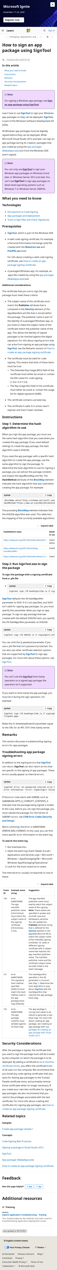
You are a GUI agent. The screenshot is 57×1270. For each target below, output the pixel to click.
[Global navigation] (3, 30)
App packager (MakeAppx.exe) (18, 1159)
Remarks (8, 78)
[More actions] (52, 37)
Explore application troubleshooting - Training (24, 1215)
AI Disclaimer (8, 1254)
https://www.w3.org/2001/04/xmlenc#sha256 (24, 540)
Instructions (10, 74)
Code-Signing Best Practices (16, 1141)
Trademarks (7, 1266)
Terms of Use (37, 1262)
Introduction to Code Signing (22, 211)
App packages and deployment (23, 215)
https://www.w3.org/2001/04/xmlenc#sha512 (24, 556)
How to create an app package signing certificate (28, 1166)
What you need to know (15, 70)
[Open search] (44, 30)
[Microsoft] (28, 30)
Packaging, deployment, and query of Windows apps (25, 36)
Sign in (51, 30)
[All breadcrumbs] (4, 37)
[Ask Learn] (47, 37)
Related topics (11, 85)
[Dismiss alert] (52, 4)
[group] (28, 501)
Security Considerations (15, 81)
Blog (39, 1254)
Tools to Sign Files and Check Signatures (28, 219)
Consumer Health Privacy (13, 1262)
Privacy (18, 1258)
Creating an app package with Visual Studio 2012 (40, 1032)
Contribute (7, 1258)
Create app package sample (16, 1129)
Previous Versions (26, 1254)
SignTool (6, 661)
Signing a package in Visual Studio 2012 (22, 1147)
